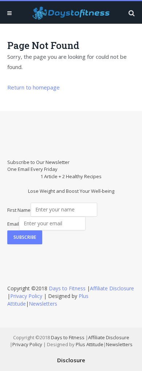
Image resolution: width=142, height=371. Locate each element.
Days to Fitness (67, 288)
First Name (19, 209)
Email (13, 223)
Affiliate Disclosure (112, 288)
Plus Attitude (89, 344)
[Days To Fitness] (71, 13)
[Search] (131, 13)
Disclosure (71, 360)
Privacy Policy (26, 295)
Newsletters (43, 303)
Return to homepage (33, 87)
